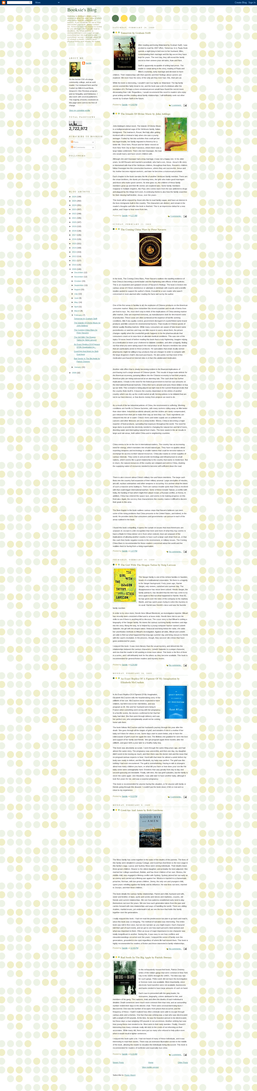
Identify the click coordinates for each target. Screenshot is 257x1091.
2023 (74, 209)
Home (150, 1062)
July (76, 294)
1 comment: (176, 105)
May (76, 302)
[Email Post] (185, 105)
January (78, 367)
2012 (74, 256)
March (77, 311)
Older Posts (183, 1062)
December (79, 272)
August (77, 289)
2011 (74, 261)
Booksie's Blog (82, 9)
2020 (74, 222)
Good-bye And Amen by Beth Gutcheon (142, 810)
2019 (74, 226)
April (76, 307)
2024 (74, 205)
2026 (74, 197)
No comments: (175, 552)
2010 (74, 265)
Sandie (88, 63)
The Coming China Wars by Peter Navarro (143, 229)
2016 (74, 239)
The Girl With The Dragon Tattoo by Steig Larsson (148, 565)
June (76, 298)
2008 (74, 373)
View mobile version (150, 1067)
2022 (74, 214)
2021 (74, 218)
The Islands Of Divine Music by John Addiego (145, 114)
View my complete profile (79, 110)
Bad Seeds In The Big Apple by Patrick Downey (146, 957)
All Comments (79, 147)
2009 (74, 269)
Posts (75, 142)
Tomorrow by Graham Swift (136, 33)
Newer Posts (118, 1062)
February (78, 315)
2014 (74, 248)
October (78, 281)
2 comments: (176, 216)
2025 (74, 201)
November (79, 277)
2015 (74, 244)
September (79, 285)
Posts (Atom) (130, 1075)
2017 (74, 235)
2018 (74, 231)
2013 (74, 252)
